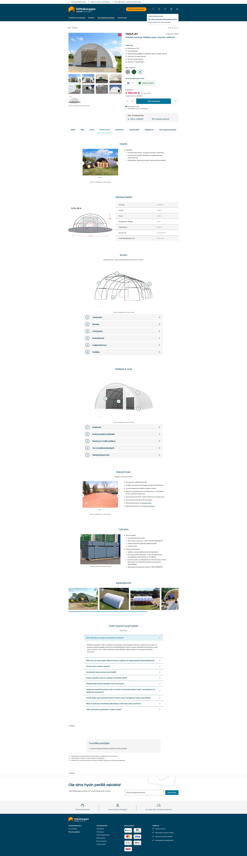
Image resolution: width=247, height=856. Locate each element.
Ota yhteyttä (73, 829)
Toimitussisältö (134, 130)
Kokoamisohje (146, 503)
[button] (171, 9)
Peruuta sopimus (74, 832)
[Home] (70, 28)
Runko (92, 130)
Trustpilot (72, 726)
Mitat (82, 130)
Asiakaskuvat (149, 130)
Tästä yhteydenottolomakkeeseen (164, 19)
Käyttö (73, 130)
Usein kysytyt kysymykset (167, 130)
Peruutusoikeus (101, 841)
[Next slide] (122, 53)
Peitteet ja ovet (105, 130)
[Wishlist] (165, 9)
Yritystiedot (100, 829)
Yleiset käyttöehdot (103, 835)
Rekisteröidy (172, 792)
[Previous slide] (68, 53)
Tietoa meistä (100, 844)
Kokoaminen (119, 130)
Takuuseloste (100, 838)
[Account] (159, 9)
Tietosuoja (99, 832)
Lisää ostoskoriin (153, 101)
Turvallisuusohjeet (148, 506)
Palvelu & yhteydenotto (136, 9)
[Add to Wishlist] (175, 101)
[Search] (153, 9)
